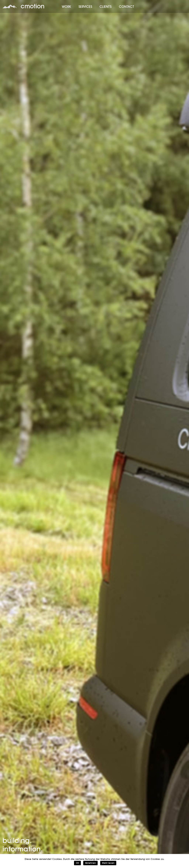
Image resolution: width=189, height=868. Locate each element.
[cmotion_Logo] (10, 6)
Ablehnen (90, 863)
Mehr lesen (108, 863)
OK (77, 863)
